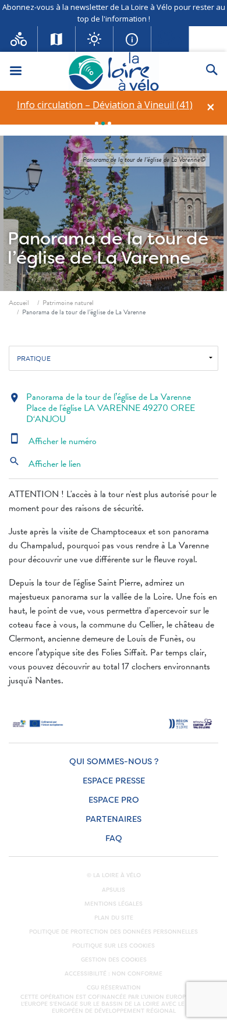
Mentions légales (113, 903)
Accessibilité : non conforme (113, 973)
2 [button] (103, 123)
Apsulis (113, 889)
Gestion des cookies (114, 959)
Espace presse (114, 781)
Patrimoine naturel (68, 302)
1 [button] (96, 123)
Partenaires (113, 819)
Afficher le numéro (53, 441)
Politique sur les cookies (113, 945)
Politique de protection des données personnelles (113, 931)
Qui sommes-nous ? (113, 762)
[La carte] (57, 39)
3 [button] (109, 123)
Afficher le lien (45, 464)
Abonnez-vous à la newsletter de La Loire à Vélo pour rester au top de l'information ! (113, 13)
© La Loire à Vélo (114, 875)
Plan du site (113, 917)
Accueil (19, 302)
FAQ (113, 838)
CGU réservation (114, 987)
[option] (104, 105)
